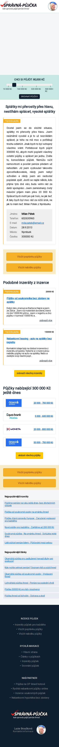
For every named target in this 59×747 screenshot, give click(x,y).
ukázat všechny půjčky (29, 455)
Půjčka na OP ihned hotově (30, 684)
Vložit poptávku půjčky (29, 256)
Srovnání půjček (30, 665)
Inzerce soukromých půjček (30, 693)
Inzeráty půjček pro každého (30, 624)
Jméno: (14, 213)
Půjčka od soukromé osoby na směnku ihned (27, 512)
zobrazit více (45, 320)
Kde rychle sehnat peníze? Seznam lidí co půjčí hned (30, 567)
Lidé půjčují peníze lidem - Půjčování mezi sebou (28, 542)
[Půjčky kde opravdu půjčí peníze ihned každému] (29, 720)
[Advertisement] (29, 44)
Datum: (13, 227)
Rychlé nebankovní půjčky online (30, 688)
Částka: (14, 236)
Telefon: (14, 218)
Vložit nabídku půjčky (29, 267)
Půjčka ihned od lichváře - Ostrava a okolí (25, 595)
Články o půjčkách (30, 656)
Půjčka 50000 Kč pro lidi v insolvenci (22, 589)
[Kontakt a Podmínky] (52, 6)
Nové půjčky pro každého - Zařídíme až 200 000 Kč (29, 527)
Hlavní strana (30, 652)
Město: (13, 232)
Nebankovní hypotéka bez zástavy (30, 697)
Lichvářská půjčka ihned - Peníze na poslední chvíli (29, 583)
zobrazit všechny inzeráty (29, 373)
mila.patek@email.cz (33, 222)
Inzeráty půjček (30, 661)
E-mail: (13, 222)
